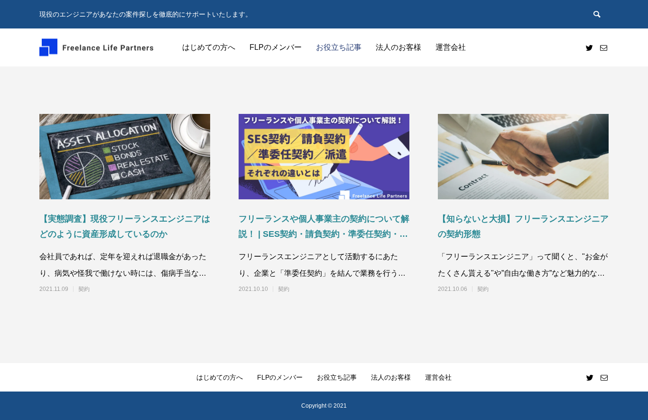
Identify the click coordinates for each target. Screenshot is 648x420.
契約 (84, 289)
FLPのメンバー (276, 47)
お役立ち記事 (338, 47)
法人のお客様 (398, 47)
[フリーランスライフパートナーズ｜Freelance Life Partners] (96, 47)
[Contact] (603, 47)
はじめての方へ (208, 47)
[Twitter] (589, 47)
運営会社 (450, 47)
